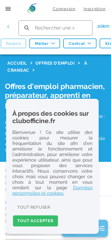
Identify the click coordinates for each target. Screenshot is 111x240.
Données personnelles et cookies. (52, 190)
